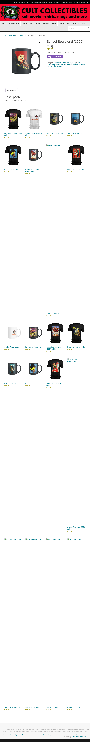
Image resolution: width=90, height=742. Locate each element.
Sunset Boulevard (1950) (76, 65)
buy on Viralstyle (54, 57)
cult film (63, 65)
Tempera (75, 737)
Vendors (12, 35)
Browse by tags (67, 2)
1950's (49, 65)
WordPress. (84, 737)
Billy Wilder (56, 65)
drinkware (58, 63)
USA (48, 67)
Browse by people (54, 2)
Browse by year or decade (38, 2)
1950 (79, 63)
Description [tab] (11, 90)
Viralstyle (20, 35)
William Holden (56, 67)
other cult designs (79, 2)
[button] (40, 42)
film (64, 63)
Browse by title (23, 2)
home (15, 2)
